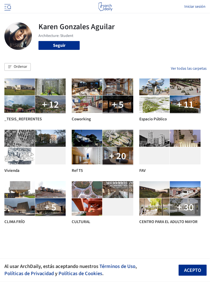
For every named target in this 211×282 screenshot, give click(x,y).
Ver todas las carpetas (189, 68)
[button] (17, 67)
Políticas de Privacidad (29, 273)
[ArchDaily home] (105, 6)
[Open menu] (7, 6)
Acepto (192, 270)
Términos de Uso (117, 266)
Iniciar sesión (195, 7)
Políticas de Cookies (80, 273)
